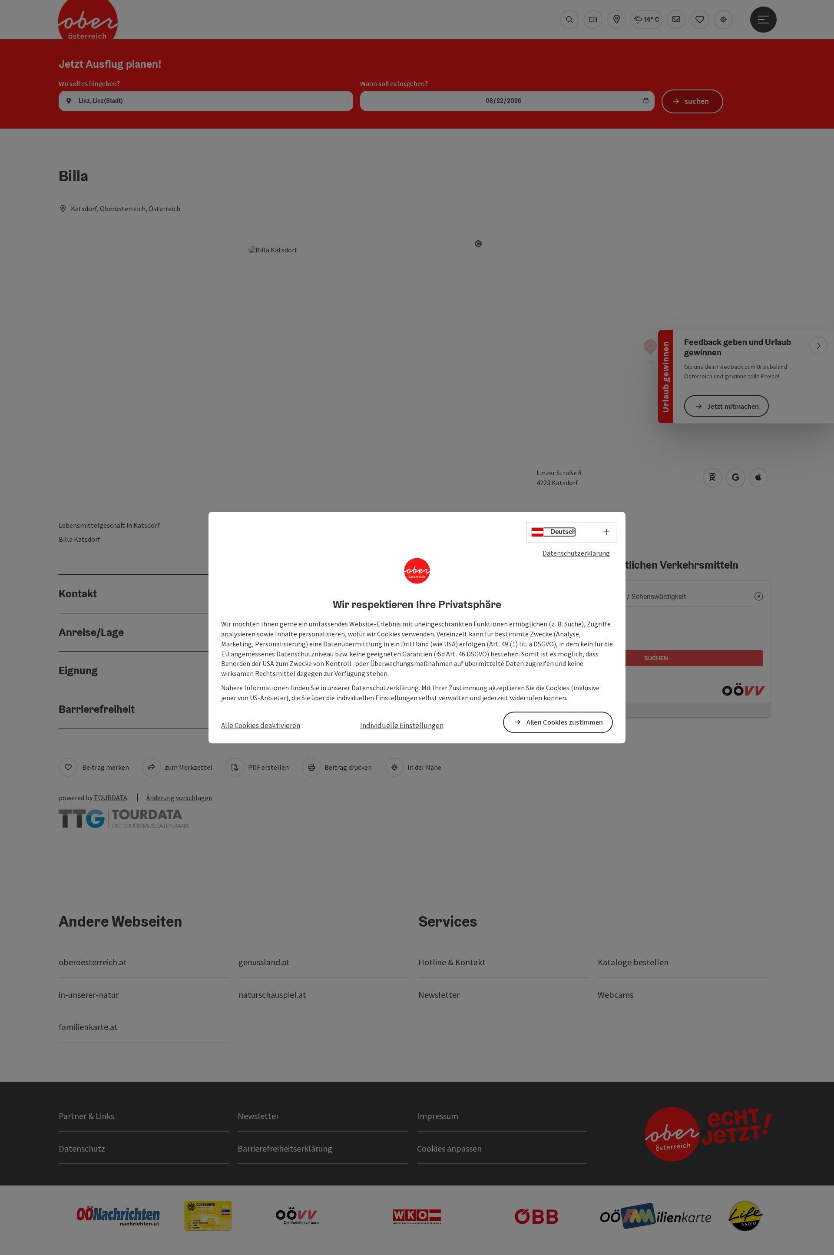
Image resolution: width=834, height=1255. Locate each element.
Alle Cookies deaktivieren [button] (260, 725)
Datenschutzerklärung (576, 553)
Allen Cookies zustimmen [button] (564, 722)
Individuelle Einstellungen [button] (401, 725)
